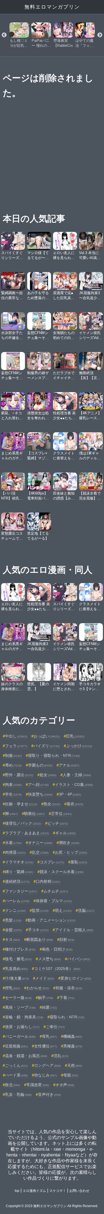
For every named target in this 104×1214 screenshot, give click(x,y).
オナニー (40, 842)
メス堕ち (49, 959)
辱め (13, 765)
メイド (44, 978)
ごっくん (16, 1065)
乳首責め (16, 968)
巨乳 (75, 736)
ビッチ (57, 823)
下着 (66, 997)
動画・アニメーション (51, 920)
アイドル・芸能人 (74, 930)
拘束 (13, 784)
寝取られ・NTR (67, 1017)
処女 (48, 775)
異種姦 (72, 1046)
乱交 (40, 852)
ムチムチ (56, 891)
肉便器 (15, 852)
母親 (70, 1075)
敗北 (12, 1085)
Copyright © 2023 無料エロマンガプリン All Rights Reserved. (52, 1206)
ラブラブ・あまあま (27, 833)
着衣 (75, 804)
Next (100, 35)
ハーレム (17, 901)
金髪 (13, 930)
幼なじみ (45, 1075)
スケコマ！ (57, 1191)
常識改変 (37, 1085)
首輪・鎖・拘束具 (24, 1017)
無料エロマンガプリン (52, 7)
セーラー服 (18, 997)
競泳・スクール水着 (61, 871)
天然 (74, 1065)
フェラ (16, 746)
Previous (4, 35)
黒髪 (13, 920)
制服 (13, 755)
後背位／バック (23, 823)
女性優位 (45, 1046)
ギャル (65, 833)
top (17, 1191)
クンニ (15, 910)
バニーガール (20, 1036)
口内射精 (48, 881)
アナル (69, 765)
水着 (13, 842)
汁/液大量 (17, 978)
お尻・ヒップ (71, 852)
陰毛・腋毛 (18, 959)
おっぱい (47, 736)
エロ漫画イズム (34, 1191)
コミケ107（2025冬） (57, 968)
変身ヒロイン (75, 978)
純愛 (49, 1007)
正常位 (61, 813)
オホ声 (64, 1085)
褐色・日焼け (57, 949)
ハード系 (16, 1075)
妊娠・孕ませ (21, 804)
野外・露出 (19, 775)
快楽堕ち (40, 794)
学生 (13, 794)
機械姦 (72, 1036)
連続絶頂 (17, 881)
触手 (45, 997)
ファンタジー (21, 891)
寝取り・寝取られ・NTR (54, 755)
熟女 (52, 804)
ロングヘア (47, 1065)
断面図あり (39, 939)
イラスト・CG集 (74, 784)
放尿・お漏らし (22, 1026)
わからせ (37, 988)
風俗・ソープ (20, 1007)
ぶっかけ (79, 746)
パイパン (78, 959)
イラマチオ (19, 862)
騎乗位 (34, 813)
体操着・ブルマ (54, 901)
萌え (63, 910)
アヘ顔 (38, 784)
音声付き (49, 1094)
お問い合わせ (79, 1191)
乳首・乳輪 (18, 1094)
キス (12, 939)
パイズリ (47, 746)
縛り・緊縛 (19, 871)
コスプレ (52, 862)
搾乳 (12, 988)
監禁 (40, 910)
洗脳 (86, 910)
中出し (16, 736)
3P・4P (70, 794)
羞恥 (78, 862)
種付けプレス (20, 949)
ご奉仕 (55, 1026)
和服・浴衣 (68, 988)
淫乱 (61, 1055)
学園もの (40, 765)
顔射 (66, 939)
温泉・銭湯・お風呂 (26, 1055)
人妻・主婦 (77, 775)
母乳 (49, 1036)
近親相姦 (16, 1046)
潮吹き (69, 842)
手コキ (38, 930)
